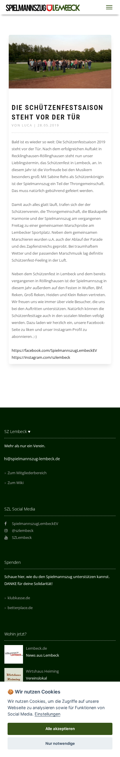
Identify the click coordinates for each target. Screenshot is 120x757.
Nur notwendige (60, 743)
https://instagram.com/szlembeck (41, 357)
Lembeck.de (36, 648)
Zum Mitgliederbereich (27, 472)
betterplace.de (20, 607)
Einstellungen (47, 713)
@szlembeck (22, 530)
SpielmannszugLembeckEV (34, 523)
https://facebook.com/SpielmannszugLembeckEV (54, 350)
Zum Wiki (16, 482)
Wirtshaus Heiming (42, 671)
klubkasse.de (19, 597)
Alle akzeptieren (60, 728)
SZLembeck (21, 537)
